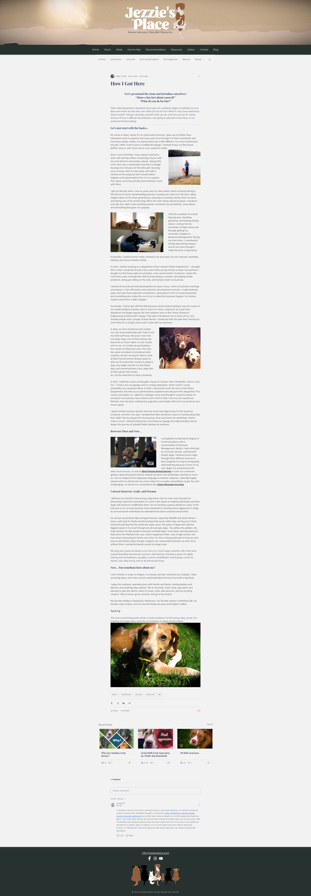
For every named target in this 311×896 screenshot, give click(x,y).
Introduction (116, 59)
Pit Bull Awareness (189, 753)
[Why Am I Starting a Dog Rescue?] (116, 739)
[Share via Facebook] (112, 703)
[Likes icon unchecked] (118, 835)
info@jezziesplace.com (155, 852)
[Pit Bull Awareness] (194, 739)
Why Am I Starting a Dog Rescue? (113, 754)
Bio (160, 695)
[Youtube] (161, 858)
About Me (130, 59)
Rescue (198, 59)
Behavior (186, 59)
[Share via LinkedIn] (123, 703)
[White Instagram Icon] (155, 858)
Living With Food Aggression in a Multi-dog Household (155, 754)
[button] (107, 50)
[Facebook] (149, 858)
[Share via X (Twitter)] (118, 703)
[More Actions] (199, 804)
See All (210, 724)
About (114, 695)
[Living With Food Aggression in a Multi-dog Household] (155, 739)
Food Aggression (170, 59)
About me (150, 695)
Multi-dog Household (149, 59)
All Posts (102, 59)
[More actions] (199, 76)
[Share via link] (129, 703)
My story (138, 695)
